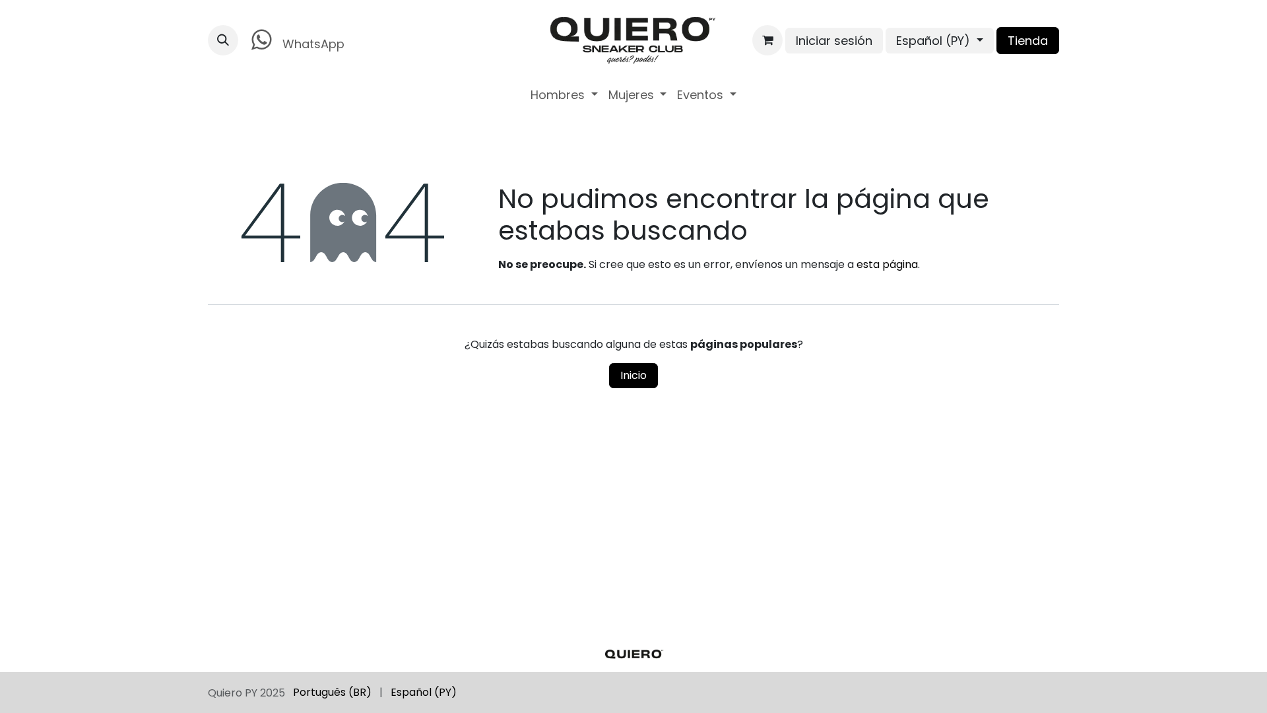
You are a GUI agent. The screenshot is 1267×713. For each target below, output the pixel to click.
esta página (887, 264)
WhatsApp (311, 44)
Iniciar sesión (834, 40)
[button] (223, 40)
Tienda (1028, 40)
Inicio (633, 375)
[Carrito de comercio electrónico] (767, 40)
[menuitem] (564, 95)
